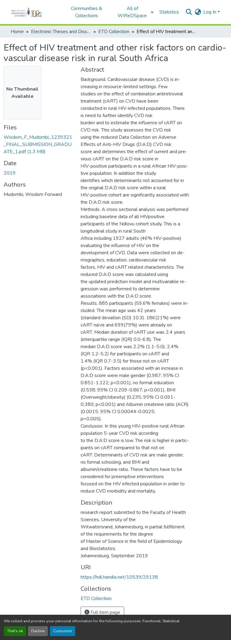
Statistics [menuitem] (169, 12)
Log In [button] (210, 12)
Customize (62, 631)
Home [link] (17, 31)
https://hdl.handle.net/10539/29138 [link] (119, 577)
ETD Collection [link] (113, 31)
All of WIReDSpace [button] (132, 12)
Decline (38, 631)
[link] (38, 144)
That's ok (15, 631)
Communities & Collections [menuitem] (86, 12)
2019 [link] (10, 173)
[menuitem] (134, 12)
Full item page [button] (104, 612)
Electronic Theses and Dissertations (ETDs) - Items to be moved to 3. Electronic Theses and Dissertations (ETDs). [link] (61, 31)
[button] (35, 12)
